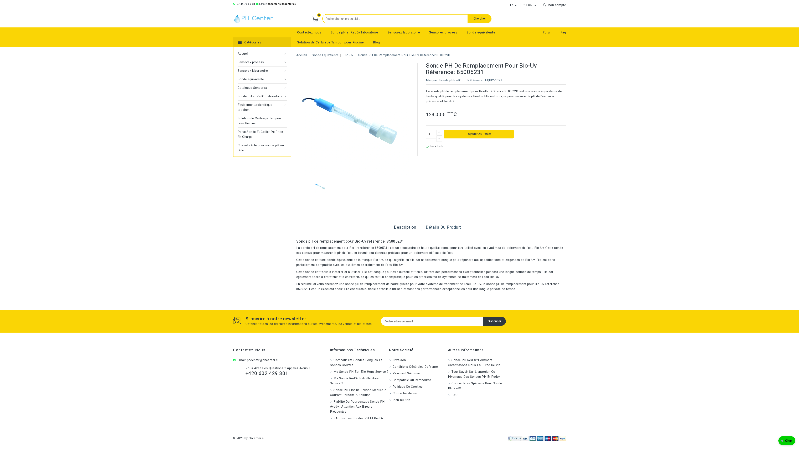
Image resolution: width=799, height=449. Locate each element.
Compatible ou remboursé (412, 380)
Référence (475, 80)
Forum (548, 32)
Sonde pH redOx (451, 80)
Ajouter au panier (479, 134)
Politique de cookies (407, 386)
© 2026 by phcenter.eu (249, 438)
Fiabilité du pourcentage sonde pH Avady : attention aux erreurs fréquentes (357, 406)
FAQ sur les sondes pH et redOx (358, 418)
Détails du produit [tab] (443, 227)
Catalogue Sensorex (262, 87)
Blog (376, 42)
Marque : (432, 80)
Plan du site (401, 400)
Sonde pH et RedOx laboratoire (354, 32)
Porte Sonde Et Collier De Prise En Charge (260, 134)
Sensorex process (443, 32)
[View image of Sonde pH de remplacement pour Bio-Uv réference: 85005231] (320, 186)
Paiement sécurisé (406, 373)
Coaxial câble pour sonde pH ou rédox (261, 148)
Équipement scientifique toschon (262, 107)
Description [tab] (405, 227)
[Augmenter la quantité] (439, 133)
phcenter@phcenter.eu (282, 3)
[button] (786, 440)
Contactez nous (309, 32)
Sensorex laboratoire (403, 32)
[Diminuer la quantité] (439, 139)
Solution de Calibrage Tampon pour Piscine (330, 42)
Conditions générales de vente (415, 366)
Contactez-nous (249, 350)
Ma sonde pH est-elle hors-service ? (360, 371)
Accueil (262, 53)
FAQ (454, 395)
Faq (563, 32)
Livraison (399, 360)
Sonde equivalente (480, 32)
